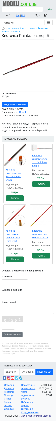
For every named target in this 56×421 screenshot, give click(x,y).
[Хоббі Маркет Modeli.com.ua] (20, 3)
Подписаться (44, 372)
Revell (32, 28)
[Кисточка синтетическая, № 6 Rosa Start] (41, 216)
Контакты (9, 392)
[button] (8, 15)
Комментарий (9, 302)
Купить (15, 198)
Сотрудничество (29, 412)
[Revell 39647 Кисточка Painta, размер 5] (28, 65)
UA (18, 15)
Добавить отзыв (12, 334)
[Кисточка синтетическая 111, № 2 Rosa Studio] (41, 147)
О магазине (27, 409)
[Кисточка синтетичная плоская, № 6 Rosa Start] (15, 216)
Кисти (24, 28)
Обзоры (8, 405)
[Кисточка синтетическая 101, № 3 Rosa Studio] (15, 154)
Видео (7, 402)
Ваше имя (7, 276)
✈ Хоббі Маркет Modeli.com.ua (35, 416)
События (9, 409)
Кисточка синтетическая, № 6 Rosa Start (40, 234)
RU (23, 15)
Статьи (7, 399)
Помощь (8, 395)
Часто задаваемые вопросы (27, 395)
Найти (49, 9)
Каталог (8, 22)
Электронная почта (12, 290)
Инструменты (13, 28)
